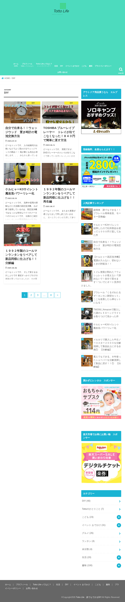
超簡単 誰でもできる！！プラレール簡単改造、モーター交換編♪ (107, 213)
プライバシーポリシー (103, 66)
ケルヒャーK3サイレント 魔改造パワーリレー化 (107, 326)
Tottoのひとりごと (93, 509)
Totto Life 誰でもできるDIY (88, 597)
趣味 (90, 66)
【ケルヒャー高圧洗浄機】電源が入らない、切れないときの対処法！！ (107, 260)
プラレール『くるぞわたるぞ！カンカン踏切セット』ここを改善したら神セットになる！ (107, 297)
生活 (56, 66)
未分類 (87, 549)
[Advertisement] (62, 38)
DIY (61, 66)
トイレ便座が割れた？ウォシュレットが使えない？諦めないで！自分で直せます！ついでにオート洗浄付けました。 (101, 279)
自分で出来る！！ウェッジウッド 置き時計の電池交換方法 (107, 245)
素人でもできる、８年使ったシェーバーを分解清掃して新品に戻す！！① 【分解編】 (107, 361)
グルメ (87, 533)
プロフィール (27, 65)
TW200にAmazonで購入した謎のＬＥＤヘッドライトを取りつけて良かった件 (107, 312)
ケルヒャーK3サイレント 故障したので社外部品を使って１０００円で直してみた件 (107, 230)
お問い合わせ (62, 72)
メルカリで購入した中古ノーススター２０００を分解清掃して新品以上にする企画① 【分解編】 (107, 344)
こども (84, 66)
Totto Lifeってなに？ (44, 65)
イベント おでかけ (72, 66)
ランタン (88, 541)
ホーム (15, 65)
